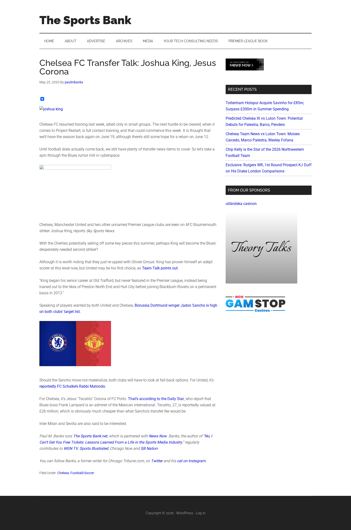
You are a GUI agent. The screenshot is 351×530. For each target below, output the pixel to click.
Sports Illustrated (94, 448)
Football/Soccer (82, 473)
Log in (200, 513)
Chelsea (63, 473)
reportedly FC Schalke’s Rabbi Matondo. (72, 386)
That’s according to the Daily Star (156, 398)
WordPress (184, 513)
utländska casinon (241, 203)
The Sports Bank (85, 20)
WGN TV (71, 448)
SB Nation (149, 448)
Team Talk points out (160, 268)
